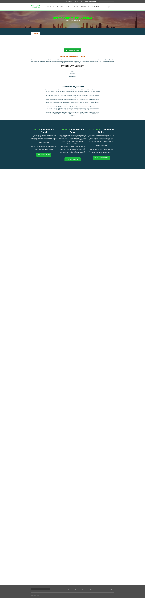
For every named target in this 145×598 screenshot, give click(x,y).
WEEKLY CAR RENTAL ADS (72, 159)
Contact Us (71, 589)
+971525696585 (69, 1)
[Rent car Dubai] (109, 7)
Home (59, 589)
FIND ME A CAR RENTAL (74, 50)
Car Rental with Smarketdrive (72, 66)
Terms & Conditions (97, 589)
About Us (65, 589)
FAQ (105, 589)
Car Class (68, 6)
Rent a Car (60, 6)
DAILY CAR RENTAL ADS (44, 154)
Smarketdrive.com (83, 59)
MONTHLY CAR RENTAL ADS (101, 157)
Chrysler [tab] (35, 33)
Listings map (111, 589)
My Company (88, 589)
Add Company (79, 589)
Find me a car (50, 6)
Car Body (76, 6)
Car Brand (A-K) (85, 6)
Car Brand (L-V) (95, 6)
